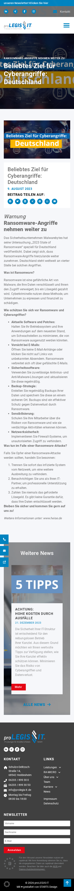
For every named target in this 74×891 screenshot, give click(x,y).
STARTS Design (48, 886)
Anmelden (14, 850)
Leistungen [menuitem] (50, 767)
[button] (66, 25)
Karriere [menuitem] (48, 786)
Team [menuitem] (47, 781)
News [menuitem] (47, 791)
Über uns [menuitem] (49, 777)
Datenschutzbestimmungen (32, 869)
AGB (55, 866)
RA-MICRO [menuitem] (50, 772)
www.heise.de (52, 518)
